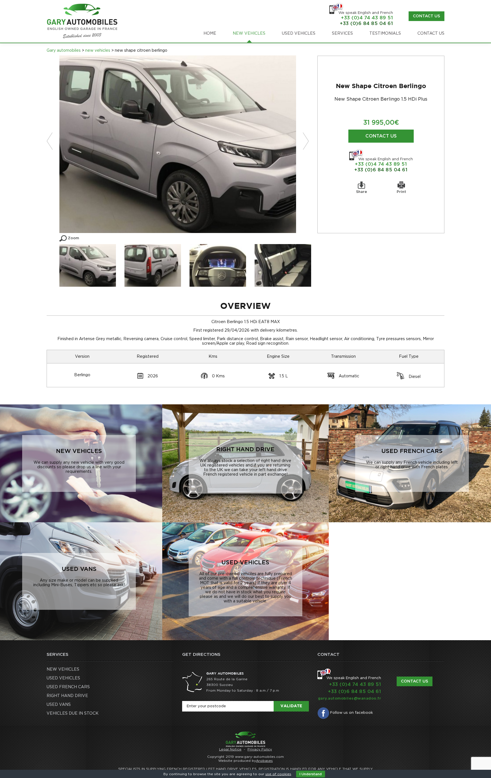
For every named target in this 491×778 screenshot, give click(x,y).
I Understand (310, 774)
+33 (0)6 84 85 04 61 (380, 169)
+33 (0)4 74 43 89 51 (381, 164)
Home (209, 34)
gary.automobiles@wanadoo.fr (349, 698)
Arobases (264, 760)
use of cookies (278, 774)
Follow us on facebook (351, 713)
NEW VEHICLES (249, 34)
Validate (291, 706)
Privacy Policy (259, 749)
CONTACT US (430, 34)
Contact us (426, 16)
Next (302, 141)
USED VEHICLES (298, 34)
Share (361, 192)
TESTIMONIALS (385, 34)
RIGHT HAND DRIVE (67, 696)
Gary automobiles (64, 51)
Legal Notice (230, 749)
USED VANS (59, 705)
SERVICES (342, 34)
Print (401, 192)
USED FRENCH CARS (68, 687)
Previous (53, 141)
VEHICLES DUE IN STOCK (73, 713)
